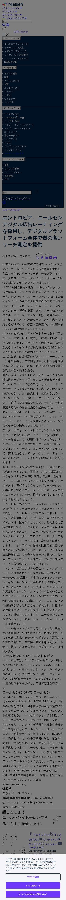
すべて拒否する (33, 885)
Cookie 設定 (33, 876)
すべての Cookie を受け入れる (33, 894)
